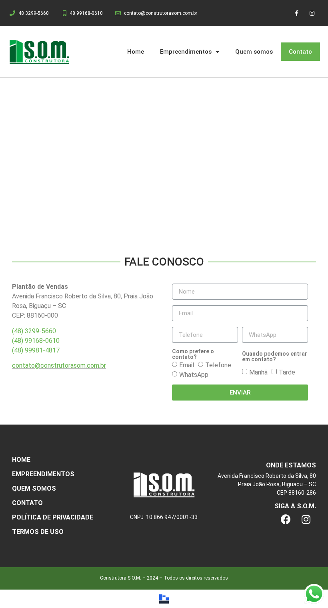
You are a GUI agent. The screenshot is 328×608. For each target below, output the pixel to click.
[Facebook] (286, 519)
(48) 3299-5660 (34, 331)
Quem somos (254, 51)
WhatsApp (193, 374)
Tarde (287, 372)
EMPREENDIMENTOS (43, 474)
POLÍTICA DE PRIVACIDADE (52, 517)
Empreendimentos (186, 51)
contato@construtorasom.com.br (59, 365)
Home (135, 51)
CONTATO (27, 503)
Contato (300, 51)
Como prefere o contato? (193, 354)
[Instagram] (312, 13)
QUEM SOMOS (34, 488)
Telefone (218, 365)
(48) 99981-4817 (36, 350)
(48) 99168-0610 (36, 340)
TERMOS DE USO (38, 532)
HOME (21, 459)
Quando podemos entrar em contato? (274, 356)
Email (186, 365)
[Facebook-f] (296, 13)
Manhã (258, 372)
